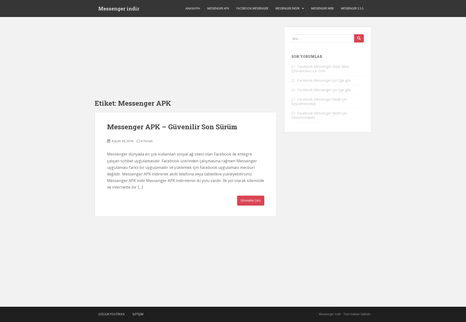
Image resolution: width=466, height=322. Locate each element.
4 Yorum (147, 141)
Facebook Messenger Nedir (319, 99)
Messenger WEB (322, 8)
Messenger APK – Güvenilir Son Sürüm (172, 126)
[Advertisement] (186, 61)
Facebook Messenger (252, 8)
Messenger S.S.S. (352, 8)
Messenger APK (218, 8)
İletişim (138, 314)
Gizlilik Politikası (111, 314)
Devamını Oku (251, 201)
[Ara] (359, 38)
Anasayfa (192, 8)
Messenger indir (118, 8)
